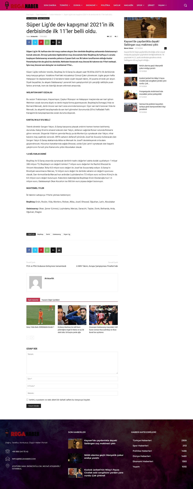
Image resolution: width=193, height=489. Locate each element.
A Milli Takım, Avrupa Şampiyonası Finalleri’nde (97, 266)
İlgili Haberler (33, 300)
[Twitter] (35, 42)
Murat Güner (128, 48)
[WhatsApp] (47, 42)
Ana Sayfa (30, 14)
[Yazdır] (59, 42)
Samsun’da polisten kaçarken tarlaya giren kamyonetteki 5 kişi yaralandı (152, 106)
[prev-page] (28, 337)
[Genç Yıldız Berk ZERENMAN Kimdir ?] (40, 315)
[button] (185, 5)
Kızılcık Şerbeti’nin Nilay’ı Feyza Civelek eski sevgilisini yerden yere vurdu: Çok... (152, 81)
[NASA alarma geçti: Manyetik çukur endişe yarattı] (130, 69)
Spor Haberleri (41, 14)
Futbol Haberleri (55, 14)
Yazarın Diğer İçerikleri (50, 300)
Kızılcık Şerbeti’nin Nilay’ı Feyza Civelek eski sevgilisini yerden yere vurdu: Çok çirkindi (103, 473)
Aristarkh (34, 36)
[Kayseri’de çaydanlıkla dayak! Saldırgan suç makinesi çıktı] (145, 27)
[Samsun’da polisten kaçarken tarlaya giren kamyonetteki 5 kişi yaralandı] (130, 107)
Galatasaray (57, 234)
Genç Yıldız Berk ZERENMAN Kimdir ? (40, 327)
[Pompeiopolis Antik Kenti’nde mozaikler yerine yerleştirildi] (130, 94)
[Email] (53, 42)
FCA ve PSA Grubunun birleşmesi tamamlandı (46, 266)
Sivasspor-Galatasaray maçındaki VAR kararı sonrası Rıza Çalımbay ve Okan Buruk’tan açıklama (103, 329)
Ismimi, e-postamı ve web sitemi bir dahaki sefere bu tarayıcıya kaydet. (59, 400)
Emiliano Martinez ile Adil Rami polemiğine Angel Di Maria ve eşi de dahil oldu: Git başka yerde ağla (71, 329)
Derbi (48, 234)
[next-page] (32, 337)
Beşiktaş (40, 234)
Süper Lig (67, 234)
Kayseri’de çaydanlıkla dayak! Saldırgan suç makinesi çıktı (141, 43)
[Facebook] (29, 42)
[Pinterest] (41, 42)
